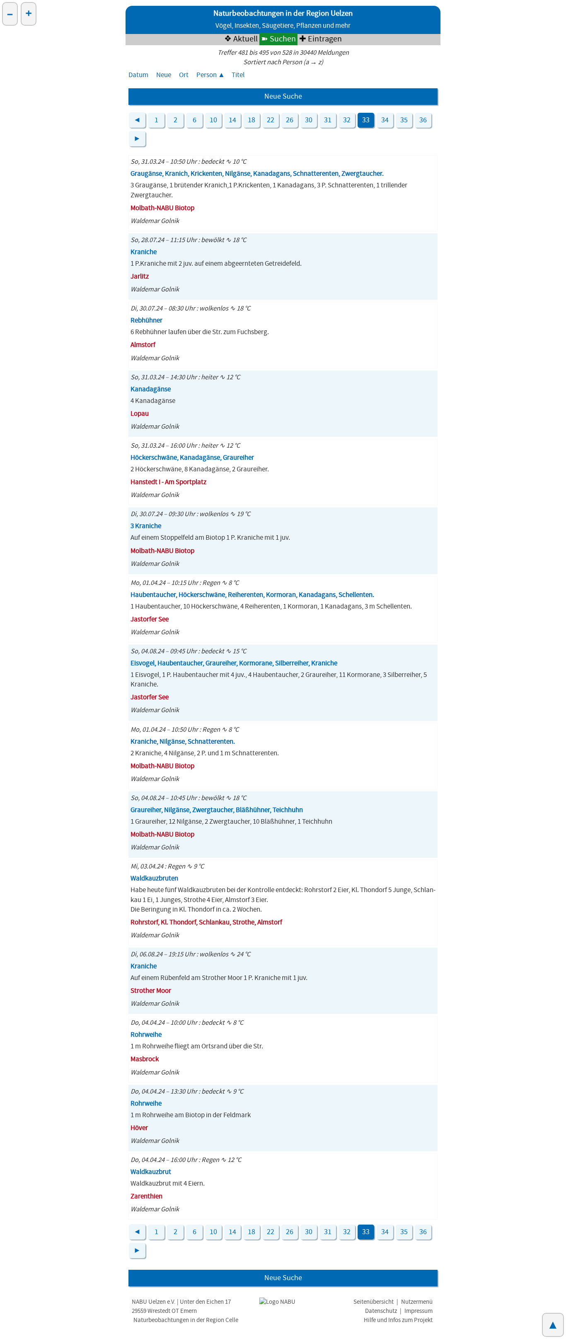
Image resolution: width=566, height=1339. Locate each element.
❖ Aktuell (241, 39)
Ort (184, 75)
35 (404, 120)
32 (347, 120)
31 (327, 120)
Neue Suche (283, 96)
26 (289, 120)
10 (213, 120)
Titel (238, 75)
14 (232, 120)
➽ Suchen (278, 39)
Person (206, 75)
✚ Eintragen (320, 39)
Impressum (418, 1311)
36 (423, 120)
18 (251, 120)
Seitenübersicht (373, 1301)
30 (308, 120)
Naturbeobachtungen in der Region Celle (185, 1320)
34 (385, 120)
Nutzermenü (417, 1301)
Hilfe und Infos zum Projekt (398, 1320)
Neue (163, 75)
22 (270, 120)
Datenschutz (381, 1311)
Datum (138, 75)
